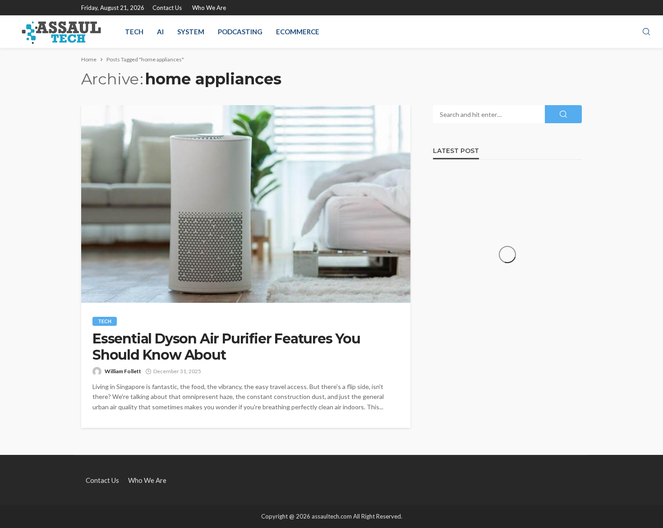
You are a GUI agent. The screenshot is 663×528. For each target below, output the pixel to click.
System (190, 32)
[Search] (646, 32)
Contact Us (167, 7)
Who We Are (209, 7)
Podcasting (240, 32)
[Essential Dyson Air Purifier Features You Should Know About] (245, 204)
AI (160, 32)
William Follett (123, 371)
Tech (134, 32)
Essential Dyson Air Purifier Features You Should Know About (226, 347)
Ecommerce (297, 32)
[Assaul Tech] (61, 31)
